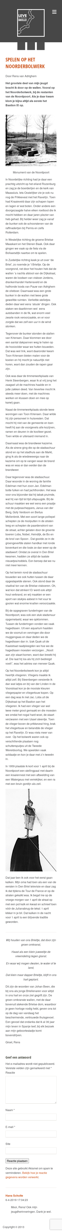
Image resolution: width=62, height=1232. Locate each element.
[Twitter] (21, 46)
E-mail (10, 1127)
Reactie (10, 1072)
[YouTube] (41, 46)
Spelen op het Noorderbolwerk (25, 63)
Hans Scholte (14, 1195)
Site (8, 1144)
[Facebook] (31, 46)
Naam (10, 1110)
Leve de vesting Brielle (31, 23)
